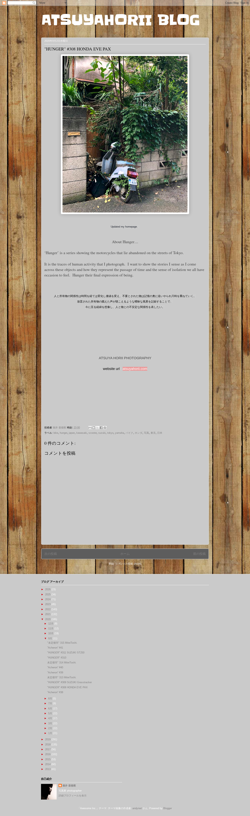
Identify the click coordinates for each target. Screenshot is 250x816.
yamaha (119, 432)
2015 (48, 759)
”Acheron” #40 (55, 667)
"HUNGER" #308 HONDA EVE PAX (67, 687)
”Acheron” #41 (55, 647)
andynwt (137, 808)
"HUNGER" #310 (56, 657)
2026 (48, 589)
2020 (48, 619)
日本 (159, 432)
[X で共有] (97, 428)
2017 (48, 749)
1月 (50, 733)
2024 (48, 599)
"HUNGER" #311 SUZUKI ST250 (65, 652)
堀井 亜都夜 (69, 785)
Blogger (167, 808)
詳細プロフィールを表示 (73, 795)
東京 (153, 432)
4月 (50, 718)
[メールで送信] (90, 428)
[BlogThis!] (94, 428)
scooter (92, 432)
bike (56, 432)
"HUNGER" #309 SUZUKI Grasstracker (69, 682)
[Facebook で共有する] (101, 428)
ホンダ (138, 432)
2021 (48, 614)
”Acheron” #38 (55, 692)
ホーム (125, 553)
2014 (48, 764)
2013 (48, 769)
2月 (50, 728)
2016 (48, 754)
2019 (48, 739)
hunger (63, 432)
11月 (51, 628)
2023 (48, 604)
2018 (48, 744)
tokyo (110, 432)
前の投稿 (199, 553)
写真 (146, 432)
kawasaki (81, 432)
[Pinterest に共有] (105, 428)
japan (72, 432)
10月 (51, 633)
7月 (50, 703)
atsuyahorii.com (135, 369)
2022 (48, 609)
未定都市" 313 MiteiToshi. (61, 677)
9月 (50, 638)
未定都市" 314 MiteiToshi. (61, 662)
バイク (129, 432)
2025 (48, 594)
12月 (51, 623)
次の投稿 (50, 553)
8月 (50, 698)
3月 (50, 723)
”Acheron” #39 (55, 672)
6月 (50, 708)
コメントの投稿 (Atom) (128, 563)
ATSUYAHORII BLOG (120, 20)
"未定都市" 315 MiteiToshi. (62, 642)
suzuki (102, 432)
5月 (50, 713)
